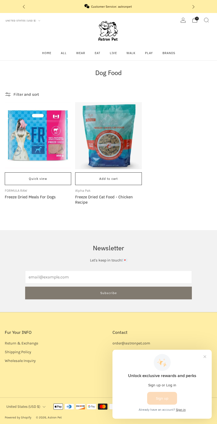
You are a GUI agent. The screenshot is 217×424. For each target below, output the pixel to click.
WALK (130, 53)
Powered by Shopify (18, 417)
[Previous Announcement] (23, 6)
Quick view (38, 179)
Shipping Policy (18, 352)
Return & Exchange (21, 343)
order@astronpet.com (131, 343)
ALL (64, 53)
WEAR (80, 53)
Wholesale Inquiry (20, 361)
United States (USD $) (21, 20)
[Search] (206, 20)
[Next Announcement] (193, 6)
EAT (97, 53)
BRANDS (168, 53)
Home (46, 53)
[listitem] (109, 6)
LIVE (113, 53)
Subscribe (108, 293)
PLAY (149, 53)
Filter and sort (26, 94)
